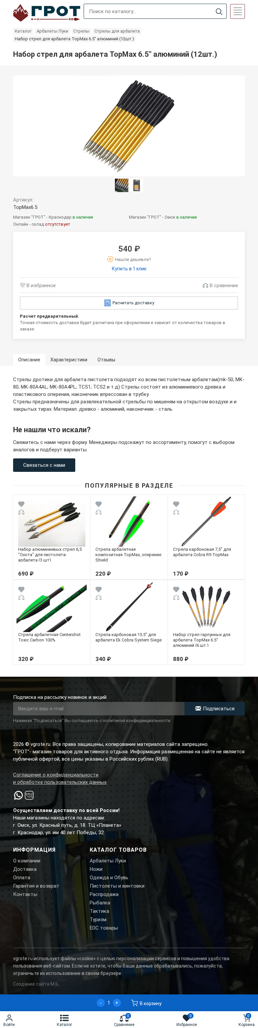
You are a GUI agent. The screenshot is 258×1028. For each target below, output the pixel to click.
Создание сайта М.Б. (36, 984)
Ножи (96, 869)
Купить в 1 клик (129, 268)
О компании (26, 861)
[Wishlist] (21, 505)
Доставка (25, 869)
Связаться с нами (44, 465)
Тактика (99, 911)
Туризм (98, 920)
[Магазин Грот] (46, 13)
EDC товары (104, 928)
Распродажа (104, 894)
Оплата (21, 878)
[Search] (218, 11)
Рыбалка (100, 903)
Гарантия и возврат (36, 886)
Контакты (25, 894)
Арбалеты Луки (108, 861)
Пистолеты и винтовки (117, 886)
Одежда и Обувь (109, 878)
